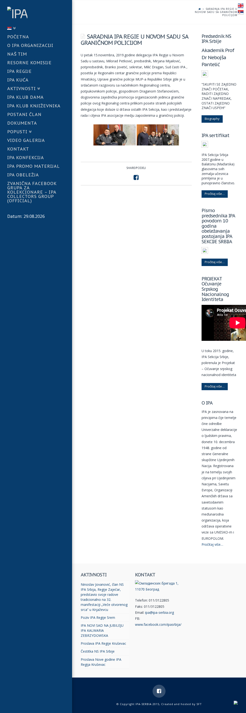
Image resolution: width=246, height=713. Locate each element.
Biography (212, 118)
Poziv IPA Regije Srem (98, 617)
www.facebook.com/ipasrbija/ (158, 624)
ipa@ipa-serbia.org (159, 612)
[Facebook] (159, 691)
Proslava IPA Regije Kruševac (103, 643)
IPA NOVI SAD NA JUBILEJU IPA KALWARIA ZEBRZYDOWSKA (102, 630)
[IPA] (39, 12)
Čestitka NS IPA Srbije (98, 651)
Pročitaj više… (215, 193)
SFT (199, 704)
